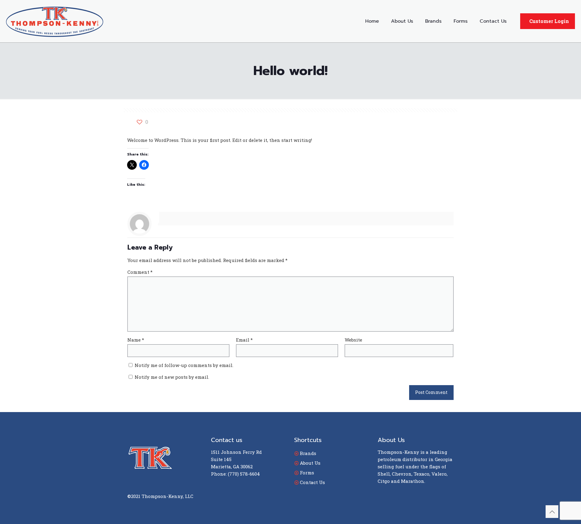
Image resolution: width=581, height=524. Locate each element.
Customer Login (549, 21)
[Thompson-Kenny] (54, 21)
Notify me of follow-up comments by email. (184, 365)
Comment (140, 272)
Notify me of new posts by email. (172, 377)
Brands (308, 453)
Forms (307, 473)
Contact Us (312, 482)
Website (353, 340)
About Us (310, 463)
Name (135, 340)
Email (244, 340)
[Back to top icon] (552, 511)
